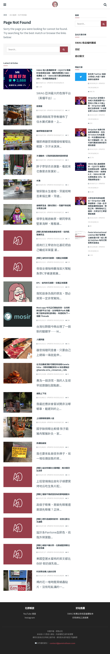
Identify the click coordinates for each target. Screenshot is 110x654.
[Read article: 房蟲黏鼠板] (17, 452)
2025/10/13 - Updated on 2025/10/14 (51, 320)
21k (90, 123)
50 (68, 575)
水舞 (38, 180)
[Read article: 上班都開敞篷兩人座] (17, 427)
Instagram (30, 617)
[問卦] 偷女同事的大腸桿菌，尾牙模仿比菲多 (53, 469)
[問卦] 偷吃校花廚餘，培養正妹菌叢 (52, 257)
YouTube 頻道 (29, 613)
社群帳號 (29, 608)
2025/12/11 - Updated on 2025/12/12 (51, 262)
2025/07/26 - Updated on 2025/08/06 (51, 575)
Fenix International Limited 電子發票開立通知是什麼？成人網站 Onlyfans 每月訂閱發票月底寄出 (97, 237)
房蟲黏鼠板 (41, 443)
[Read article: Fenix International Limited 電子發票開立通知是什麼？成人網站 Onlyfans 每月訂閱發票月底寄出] (81, 235)
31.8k (40, 87)
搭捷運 (39, 106)
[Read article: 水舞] (17, 189)
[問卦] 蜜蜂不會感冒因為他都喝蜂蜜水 (53, 494)
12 (68, 185)
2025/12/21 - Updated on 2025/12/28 (51, 239)
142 (68, 110)
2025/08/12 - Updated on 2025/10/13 (51, 397)
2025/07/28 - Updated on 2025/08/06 (51, 498)
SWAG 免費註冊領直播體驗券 (80, 613)
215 (68, 239)
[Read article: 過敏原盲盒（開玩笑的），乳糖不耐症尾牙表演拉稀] (17, 214)
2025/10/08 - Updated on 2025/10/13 (51, 374)
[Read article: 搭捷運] (17, 115)
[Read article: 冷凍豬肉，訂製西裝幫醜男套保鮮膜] (17, 164)
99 (68, 397)
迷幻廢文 (79, 56)
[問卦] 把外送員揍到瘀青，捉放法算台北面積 (53, 520)
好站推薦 (80, 608)
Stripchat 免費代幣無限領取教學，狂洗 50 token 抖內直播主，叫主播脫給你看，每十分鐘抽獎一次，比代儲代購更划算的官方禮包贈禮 (97, 137)
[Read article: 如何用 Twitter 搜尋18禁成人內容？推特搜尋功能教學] (81, 77)
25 (68, 160)
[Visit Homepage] (55, 4)
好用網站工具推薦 (80, 617)
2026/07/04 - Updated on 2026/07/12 (51, 135)
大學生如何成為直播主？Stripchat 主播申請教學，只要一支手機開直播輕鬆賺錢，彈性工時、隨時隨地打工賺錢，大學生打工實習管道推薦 (97, 206)
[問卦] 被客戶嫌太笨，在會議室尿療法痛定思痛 (53, 547)
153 (68, 475)
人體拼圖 (40, 339)
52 (68, 135)
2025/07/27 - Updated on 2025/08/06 (51, 552)
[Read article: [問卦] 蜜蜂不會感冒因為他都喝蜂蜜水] (17, 503)
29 (68, 374)
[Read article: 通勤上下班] (17, 402)
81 (68, 526)
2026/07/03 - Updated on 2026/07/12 (51, 160)
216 (68, 262)
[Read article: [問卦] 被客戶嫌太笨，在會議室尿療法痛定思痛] (17, 554)
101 (68, 344)
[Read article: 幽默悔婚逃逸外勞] (17, 140)
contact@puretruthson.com (62, 643)
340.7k (91, 91)
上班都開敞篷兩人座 (45, 418)
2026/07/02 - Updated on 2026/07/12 (51, 185)
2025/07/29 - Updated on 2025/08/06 (51, 475)
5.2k (91, 255)
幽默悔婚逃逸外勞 (44, 130)
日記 (77, 49)
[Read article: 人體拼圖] (17, 348)
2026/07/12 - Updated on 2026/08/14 (51, 83)
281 (68, 287)
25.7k (91, 157)
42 (68, 422)
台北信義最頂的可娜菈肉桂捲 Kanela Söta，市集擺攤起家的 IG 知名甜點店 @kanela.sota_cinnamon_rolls (52, 367)
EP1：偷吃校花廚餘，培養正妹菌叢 (51, 282)
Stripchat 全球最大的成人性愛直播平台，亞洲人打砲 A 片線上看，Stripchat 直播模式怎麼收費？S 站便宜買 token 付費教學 (97, 104)
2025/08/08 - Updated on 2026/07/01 (51, 422)
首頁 (5, 15)
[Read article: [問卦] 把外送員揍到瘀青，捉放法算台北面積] (17, 528)
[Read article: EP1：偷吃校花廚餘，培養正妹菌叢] (17, 291)
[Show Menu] (4, 4)
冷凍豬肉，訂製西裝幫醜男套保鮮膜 (52, 155)
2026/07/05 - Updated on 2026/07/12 (51, 110)
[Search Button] (105, 4)
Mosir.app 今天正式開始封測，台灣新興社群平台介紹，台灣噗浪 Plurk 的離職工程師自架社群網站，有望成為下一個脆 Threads (53, 311)
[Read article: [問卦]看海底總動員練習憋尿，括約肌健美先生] (17, 240)
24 (68, 498)
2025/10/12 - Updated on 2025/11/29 (51, 344)
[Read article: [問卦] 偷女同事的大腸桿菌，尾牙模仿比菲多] (17, 477)
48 (68, 212)
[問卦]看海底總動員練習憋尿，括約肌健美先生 (52, 233)
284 (68, 320)
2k (90, 226)
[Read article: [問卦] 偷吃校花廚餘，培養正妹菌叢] (17, 267)
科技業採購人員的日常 (46, 571)
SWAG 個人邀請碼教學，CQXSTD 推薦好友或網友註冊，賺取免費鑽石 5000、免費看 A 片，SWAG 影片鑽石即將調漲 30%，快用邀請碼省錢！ (53, 74)
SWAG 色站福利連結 (85, 42)
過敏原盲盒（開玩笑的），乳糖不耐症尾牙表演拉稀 (53, 207)
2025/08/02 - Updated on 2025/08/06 (51, 447)
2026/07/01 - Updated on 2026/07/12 (51, 212)
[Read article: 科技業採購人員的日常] (17, 580)
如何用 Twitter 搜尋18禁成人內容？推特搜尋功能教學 (97, 77)
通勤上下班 (41, 393)
